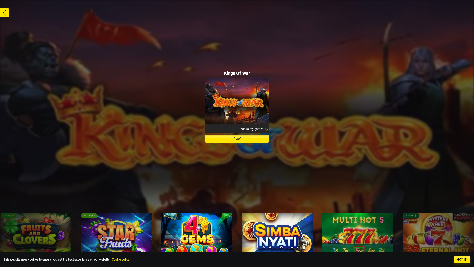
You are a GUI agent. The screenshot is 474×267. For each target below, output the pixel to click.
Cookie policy (120, 259)
